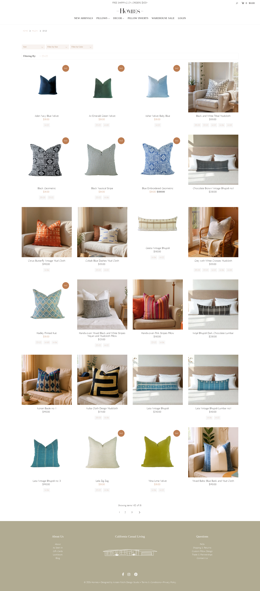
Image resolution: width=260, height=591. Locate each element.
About (58, 544)
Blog (58, 558)
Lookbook (58, 554)
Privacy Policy (169, 582)
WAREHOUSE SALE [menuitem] (163, 18)
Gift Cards (58, 551)
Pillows (102, 18)
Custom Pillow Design (202, 551)
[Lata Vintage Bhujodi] (158, 380)
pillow (35, 31)
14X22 (46, 125)
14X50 (106, 125)
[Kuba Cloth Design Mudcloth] (102, 380)
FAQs (202, 544)
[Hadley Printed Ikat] (47, 304)
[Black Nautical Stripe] (102, 160)
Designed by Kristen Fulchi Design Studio (120, 582)
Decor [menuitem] (117, 18)
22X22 (98, 125)
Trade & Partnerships (202, 554)
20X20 (197, 125)
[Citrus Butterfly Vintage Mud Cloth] (47, 232)
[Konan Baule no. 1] (47, 380)
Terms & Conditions (151, 582)
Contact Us (202, 558)
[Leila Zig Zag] (102, 452)
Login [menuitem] (182, 18)
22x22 (45, 56)
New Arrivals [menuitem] (83, 18)
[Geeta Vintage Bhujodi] (158, 226)
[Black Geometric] (47, 160)
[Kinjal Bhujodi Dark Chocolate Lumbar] (213, 304)
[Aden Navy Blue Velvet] (47, 87)
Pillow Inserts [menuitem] (138, 18)
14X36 (221, 125)
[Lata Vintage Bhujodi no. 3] (47, 452)
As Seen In (58, 547)
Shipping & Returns (202, 547)
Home (25, 31)
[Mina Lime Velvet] (158, 452)
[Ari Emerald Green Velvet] (102, 87)
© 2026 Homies (91, 582)
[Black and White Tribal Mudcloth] (213, 87)
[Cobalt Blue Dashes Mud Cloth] (102, 232)
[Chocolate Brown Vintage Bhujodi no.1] (213, 160)
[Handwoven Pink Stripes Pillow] (158, 304)
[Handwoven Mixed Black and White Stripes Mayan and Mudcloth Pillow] (102, 304)
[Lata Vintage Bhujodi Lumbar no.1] (213, 380)
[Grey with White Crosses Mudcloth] (213, 232)
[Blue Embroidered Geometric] (158, 160)
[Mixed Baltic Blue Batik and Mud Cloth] (213, 452)
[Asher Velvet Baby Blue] (158, 87)
